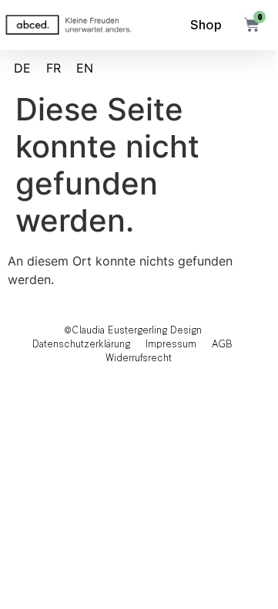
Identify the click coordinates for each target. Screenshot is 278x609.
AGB (222, 343)
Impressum (171, 343)
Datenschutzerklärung (81, 343)
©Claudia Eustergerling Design (133, 329)
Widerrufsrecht (139, 357)
